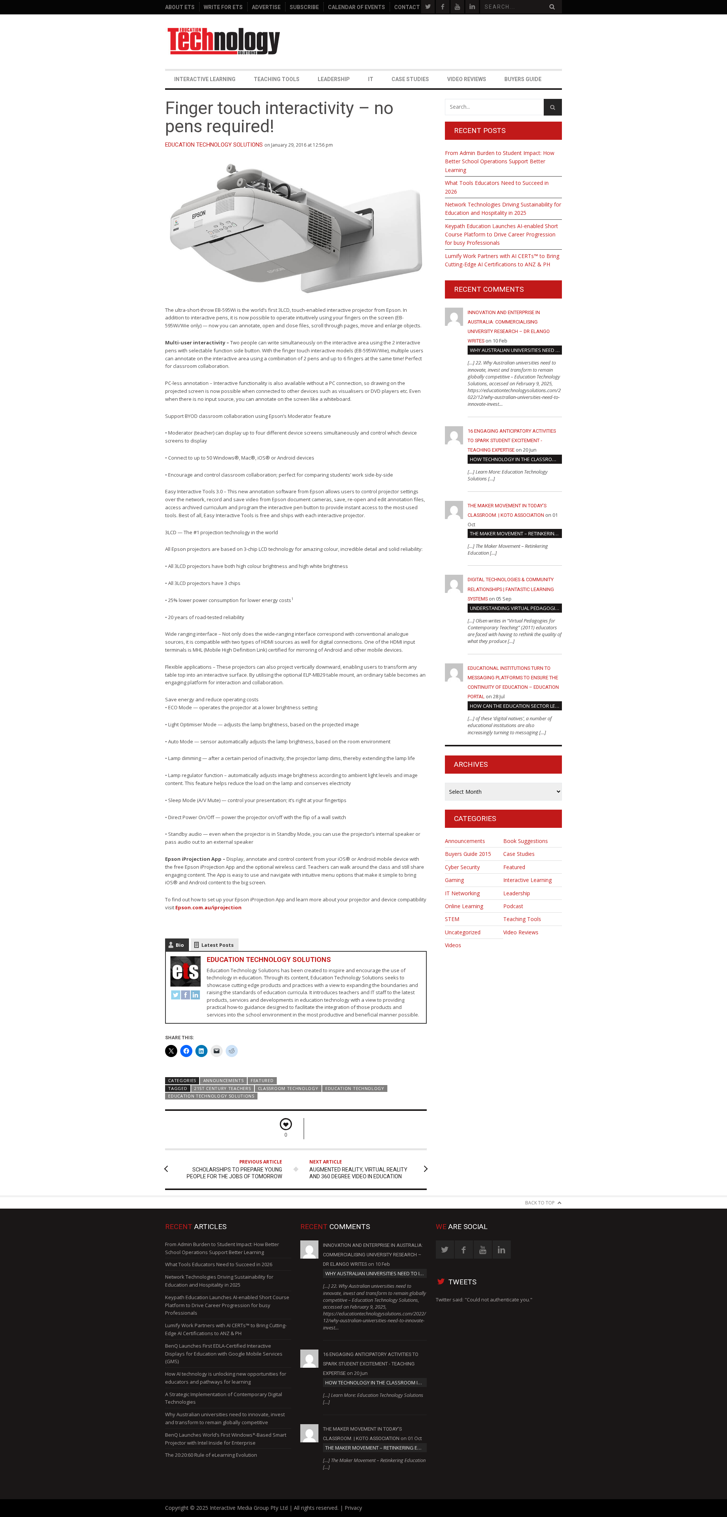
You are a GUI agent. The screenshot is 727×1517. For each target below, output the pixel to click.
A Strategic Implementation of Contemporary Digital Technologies (223, 1398)
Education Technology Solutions (214, 144)
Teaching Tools (277, 79)
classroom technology (288, 1088)
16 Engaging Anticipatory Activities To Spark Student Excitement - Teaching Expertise (512, 440)
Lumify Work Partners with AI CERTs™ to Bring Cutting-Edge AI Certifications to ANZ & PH (502, 260)
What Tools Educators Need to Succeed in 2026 (497, 187)
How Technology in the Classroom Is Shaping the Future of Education (516, 459)
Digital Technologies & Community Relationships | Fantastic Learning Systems (511, 589)
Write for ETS (223, 7)
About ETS (180, 7)
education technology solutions (211, 1096)
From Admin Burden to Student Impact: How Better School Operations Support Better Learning (499, 161)
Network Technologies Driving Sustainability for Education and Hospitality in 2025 (503, 208)
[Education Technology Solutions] (224, 41)
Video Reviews (466, 79)
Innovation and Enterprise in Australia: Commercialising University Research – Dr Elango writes (373, 1254)
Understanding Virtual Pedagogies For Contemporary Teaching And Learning (516, 608)
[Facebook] (185, 996)
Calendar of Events (356, 7)
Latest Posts (217, 944)
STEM (452, 919)
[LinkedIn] (195, 996)
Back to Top (540, 1203)
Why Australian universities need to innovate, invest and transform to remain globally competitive (516, 350)
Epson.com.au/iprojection (208, 907)
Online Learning (464, 906)
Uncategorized (463, 932)
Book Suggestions (525, 841)
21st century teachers (222, 1088)
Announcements (223, 1080)
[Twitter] (175, 996)
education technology (354, 1088)
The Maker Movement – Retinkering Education (516, 533)
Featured (262, 1080)
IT (370, 79)
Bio (180, 944)
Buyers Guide (522, 79)
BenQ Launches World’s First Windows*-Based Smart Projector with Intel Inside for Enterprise (225, 1438)
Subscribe (304, 7)
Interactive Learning (205, 79)
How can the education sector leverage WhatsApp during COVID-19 (516, 705)
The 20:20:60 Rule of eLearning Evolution (211, 1454)
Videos (453, 945)
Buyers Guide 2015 (468, 853)
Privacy (353, 1507)
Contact (407, 7)
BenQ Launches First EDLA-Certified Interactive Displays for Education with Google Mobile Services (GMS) (223, 1353)
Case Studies (410, 79)
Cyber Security (462, 867)
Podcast (513, 906)
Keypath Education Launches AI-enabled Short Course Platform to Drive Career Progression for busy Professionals (501, 234)
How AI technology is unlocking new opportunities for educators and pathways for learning (225, 1377)
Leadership (334, 79)
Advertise (266, 7)
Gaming (454, 880)
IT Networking (462, 893)
